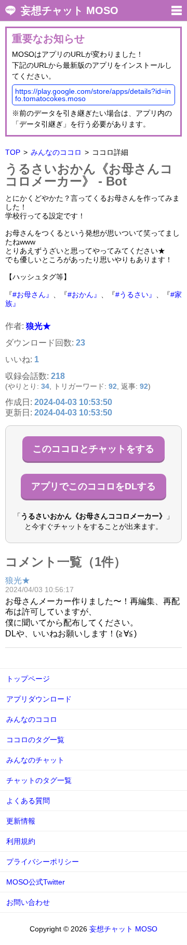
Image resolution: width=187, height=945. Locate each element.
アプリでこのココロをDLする (93, 486)
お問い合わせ (28, 902)
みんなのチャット (35, 760)
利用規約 (20, 841)
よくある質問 (28, 800)
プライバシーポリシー (42, 861)
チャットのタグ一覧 (39, 780)
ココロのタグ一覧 (35, 739)
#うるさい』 (135, 294)
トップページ (28, 678)
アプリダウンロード (39, 699)
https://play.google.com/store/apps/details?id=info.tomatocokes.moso (93, 95)
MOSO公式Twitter (35, 882)
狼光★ (38, 326)
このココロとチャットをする (93, 449)
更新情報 (20, 821)
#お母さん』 (32, 294)
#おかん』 (84, 294)
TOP (12, 152)
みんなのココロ (56, 152)
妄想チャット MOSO (69, 10)
